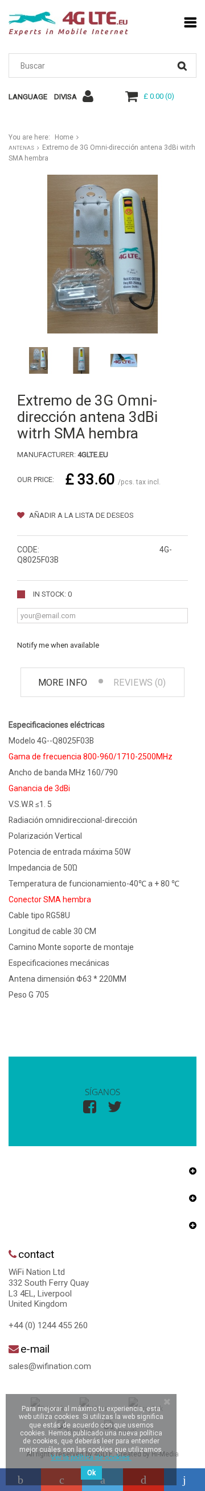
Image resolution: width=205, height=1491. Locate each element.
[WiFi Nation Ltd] (68, 23)
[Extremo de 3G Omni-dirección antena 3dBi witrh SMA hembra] (38, 360)
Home (64, 137)
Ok (91, 1473)
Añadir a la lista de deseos (80, 515)
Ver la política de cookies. (91, 1458)
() (159, 96)
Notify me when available (58, 645)
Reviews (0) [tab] (139, 682)
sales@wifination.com (50, 1366)
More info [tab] (62, 682)
